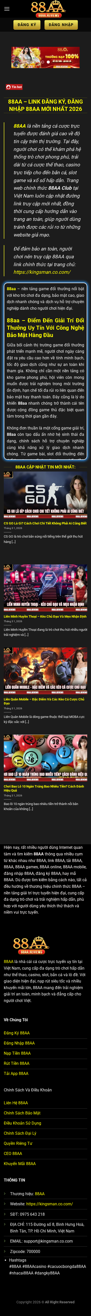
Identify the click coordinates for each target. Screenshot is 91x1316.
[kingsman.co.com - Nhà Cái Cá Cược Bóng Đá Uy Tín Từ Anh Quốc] (48, 9)
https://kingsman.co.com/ (41, 272)
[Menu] (7, 9)
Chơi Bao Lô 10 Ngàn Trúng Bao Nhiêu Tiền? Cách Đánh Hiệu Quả (44, 788)
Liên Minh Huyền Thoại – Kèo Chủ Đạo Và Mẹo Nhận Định (45, 616)
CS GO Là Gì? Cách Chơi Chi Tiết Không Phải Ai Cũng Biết (45, 523)
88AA (8, 961)
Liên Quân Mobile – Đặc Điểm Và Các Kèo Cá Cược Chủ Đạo (44, 701)
